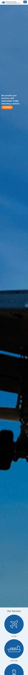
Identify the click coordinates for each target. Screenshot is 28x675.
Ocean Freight (14, 660)
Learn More (7, 107)
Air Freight (14, 636)
